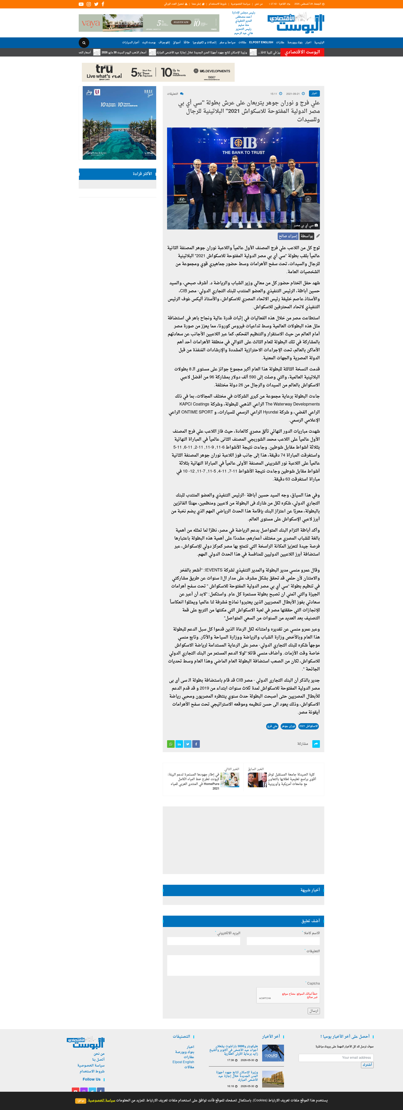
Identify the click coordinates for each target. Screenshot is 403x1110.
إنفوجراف (164, 42)
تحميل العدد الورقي (174, 4)
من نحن (259, 4)
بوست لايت (149, 42)
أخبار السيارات (130, 42)
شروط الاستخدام (217, 4)
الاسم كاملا (311, 933)
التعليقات (172, 94)
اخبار (308, 42)
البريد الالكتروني (227, 933)
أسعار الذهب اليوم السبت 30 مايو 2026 (152, 52)
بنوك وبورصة (294, 42)
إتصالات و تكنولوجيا (205, 42)
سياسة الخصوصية (240, 4)
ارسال (313, 1011)
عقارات (280, 42)
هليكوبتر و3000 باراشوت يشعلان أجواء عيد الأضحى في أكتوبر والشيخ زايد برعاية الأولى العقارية (233, 1050)
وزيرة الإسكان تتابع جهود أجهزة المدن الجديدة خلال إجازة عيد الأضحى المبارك (230, 52)
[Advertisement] (343, 137)
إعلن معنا (196, 4)
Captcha (312, 984)
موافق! (80, 1101)
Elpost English (261, 42)
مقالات (242, 42)
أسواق (177, 42)
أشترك (367, 1065)
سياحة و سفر (228, 42)
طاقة (186, 42)
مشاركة (302, 744)
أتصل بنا (98, 1059)
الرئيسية (319, 42)
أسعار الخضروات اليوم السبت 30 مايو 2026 (94, 52)
